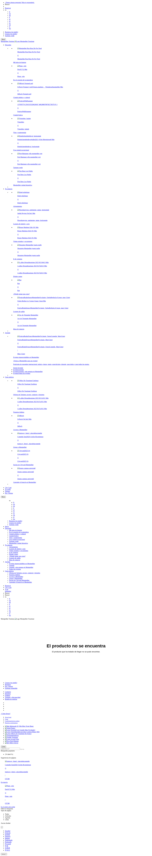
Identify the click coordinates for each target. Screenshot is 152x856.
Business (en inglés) (11, 32)
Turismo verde (9, 36)
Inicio (7, 526)
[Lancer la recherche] (21, 749)
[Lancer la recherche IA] (23, 749)
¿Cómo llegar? (5, 714)
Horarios (8, 694)
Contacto (8, 692)
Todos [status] (7, 814)
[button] (78, 116)
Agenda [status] (7, 818)
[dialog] (76, 842)
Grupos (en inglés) (11, 34)
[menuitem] (80, 117)
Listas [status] (7, 820)
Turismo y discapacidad (12, 697)
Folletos (7, 695)
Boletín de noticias (11, 699)
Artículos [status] (8, 816)
